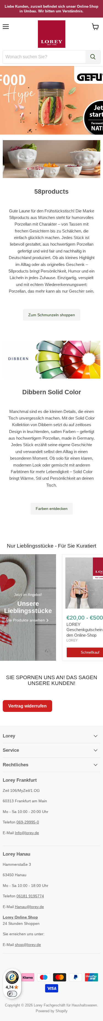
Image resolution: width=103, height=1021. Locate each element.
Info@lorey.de (27, 833)
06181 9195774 (30, 896)
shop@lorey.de (28, 944)
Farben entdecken (52, 508)
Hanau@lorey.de (29, 907)
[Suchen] (92, 57)
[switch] (12, 994)
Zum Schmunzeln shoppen (51, 315)
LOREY (72, 640)
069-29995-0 (27, 822)
